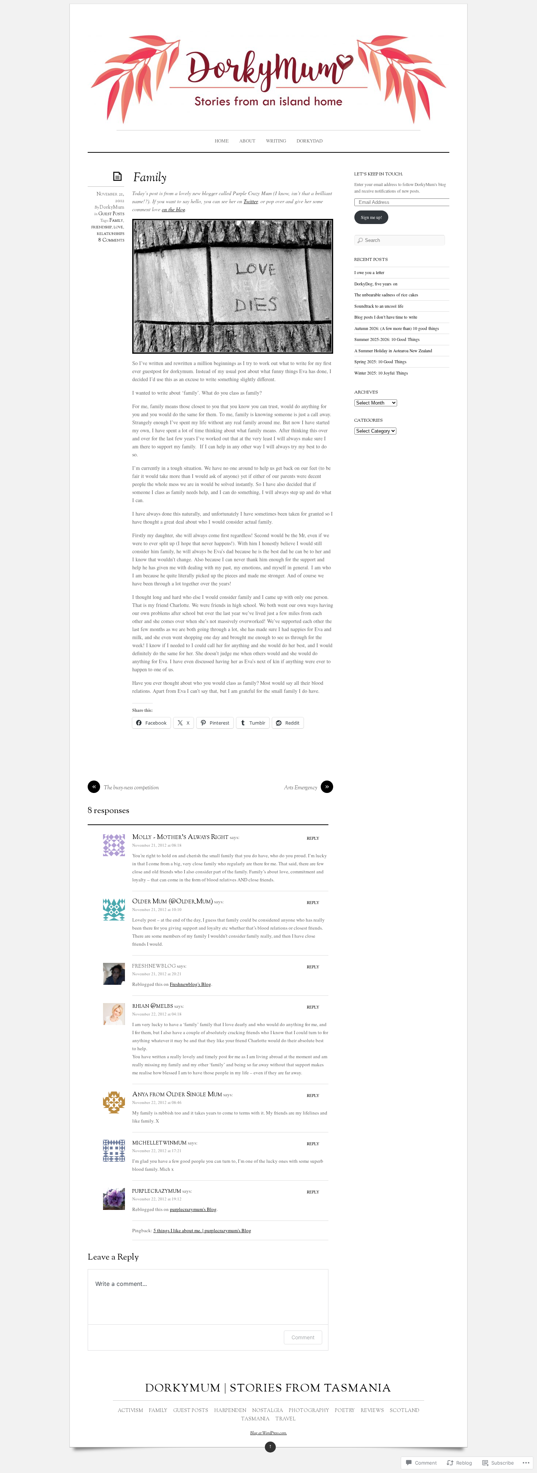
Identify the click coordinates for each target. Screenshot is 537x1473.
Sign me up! (371, 217)
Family (116, 220)
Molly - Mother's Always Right (180, 837)
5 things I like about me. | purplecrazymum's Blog (202, 1230)
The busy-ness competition (131, 788)
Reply (313, 838)
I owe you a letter (369, 272)
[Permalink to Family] (118, 176)
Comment (303, 1337)
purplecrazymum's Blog (193, 1209)
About (247, 140)
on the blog (173, 209)
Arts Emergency (300, 788)
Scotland (404, 1411)
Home (222, 140)
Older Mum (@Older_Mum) (172, 902)
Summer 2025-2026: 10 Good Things (387, 339)
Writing (276, 140)
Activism (130, 1411)
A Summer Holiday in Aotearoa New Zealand (393, 350)
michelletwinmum (159, 1143)
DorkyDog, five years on (375, 283)
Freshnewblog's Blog (190, 984)
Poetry (345, 1411)
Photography (309, 1411)
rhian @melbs (152, 1006)
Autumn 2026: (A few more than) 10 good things (396, 328)
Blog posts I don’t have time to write (385, 317)
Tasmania (255, 1419)
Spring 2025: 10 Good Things (380, 361)
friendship (101, 227)
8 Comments (111, 240)
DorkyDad (310, 140)
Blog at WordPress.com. (268, 1433)
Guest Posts (111, 214)
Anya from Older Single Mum (177, 1095)
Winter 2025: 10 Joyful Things (381, 373)
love (118, 227)
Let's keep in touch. (378, 174)
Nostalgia (267, 1411)
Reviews (372, 1411)
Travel (285, 1419)
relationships (110, 234)
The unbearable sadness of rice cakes (386, 294)
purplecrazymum (156, 1191)
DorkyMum (112, 207)
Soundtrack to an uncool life (378, 306)
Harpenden (230, 1411)
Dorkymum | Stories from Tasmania (268, 1389)
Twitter (251, 201)
